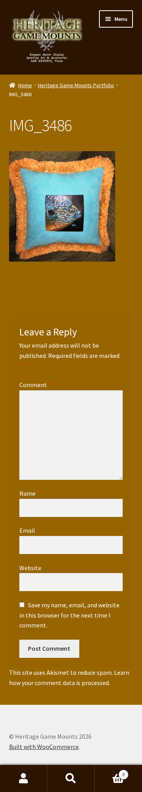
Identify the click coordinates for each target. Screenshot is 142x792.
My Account (23, 778)
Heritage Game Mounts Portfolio (76, 85)
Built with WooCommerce (44, 747)
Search (71, 778)
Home (25, 85)
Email (29, 530)
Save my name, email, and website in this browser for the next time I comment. (69, 615)
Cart (110, 771)
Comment (35, 385)
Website (30, 568)
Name (29, 493)
